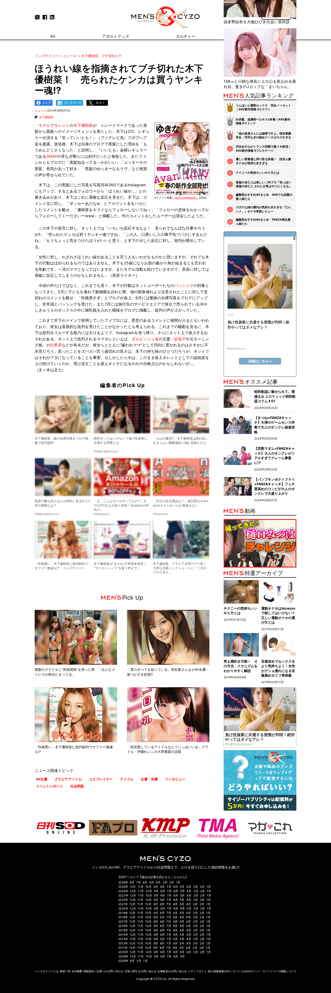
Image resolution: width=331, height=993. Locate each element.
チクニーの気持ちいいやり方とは (257, 172)
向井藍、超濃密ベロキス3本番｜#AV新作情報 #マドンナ (263, 121)
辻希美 (56, 345)
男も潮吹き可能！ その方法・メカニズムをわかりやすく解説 (241, 666)
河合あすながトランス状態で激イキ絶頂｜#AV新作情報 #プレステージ (263, 148)
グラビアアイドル (68, 779)
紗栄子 (180, 338)
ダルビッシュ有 (145, 338)
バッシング (184, 285)
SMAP (51, 156)
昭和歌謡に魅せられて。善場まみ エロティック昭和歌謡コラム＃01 (275, 396)
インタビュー (175, 779)
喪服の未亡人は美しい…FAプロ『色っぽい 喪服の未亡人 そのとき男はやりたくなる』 (264, 184)
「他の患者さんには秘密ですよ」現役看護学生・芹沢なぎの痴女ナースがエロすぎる (263, 135)
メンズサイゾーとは (47, 971)
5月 (151, 882)
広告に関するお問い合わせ (141, 971)
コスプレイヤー (101, 779)
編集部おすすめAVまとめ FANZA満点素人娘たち (263, 221)
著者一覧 (65, 971)
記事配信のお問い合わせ (172, 971)
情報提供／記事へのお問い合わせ (103, 971)
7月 (138, 882)
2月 (171, 882)
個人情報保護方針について (224, 971)
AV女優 (41, 779)
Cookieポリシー (250, 971)
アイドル (127, 779)
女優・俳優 (149, 779)
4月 (158, 882)
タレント (62, 125)
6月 (145, 882)
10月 (148, 886)
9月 (156, 886)
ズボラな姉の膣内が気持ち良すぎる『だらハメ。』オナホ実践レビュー (263, 209)
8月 (132, 882)
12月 (133, 886)
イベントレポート (49, 786)
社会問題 (77, 786)
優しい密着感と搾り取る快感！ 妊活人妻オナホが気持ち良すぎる (263, 161)
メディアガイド (197, 971)
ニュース (40, 110)
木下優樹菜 (46, 117)
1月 (178, 882)
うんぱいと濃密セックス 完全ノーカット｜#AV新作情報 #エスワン (263, 107)
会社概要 (76, 971)
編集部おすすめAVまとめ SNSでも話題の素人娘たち (264, 197)
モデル (44, 125)
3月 (165, 882)
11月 (140, 886)
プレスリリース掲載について (279, 971)
